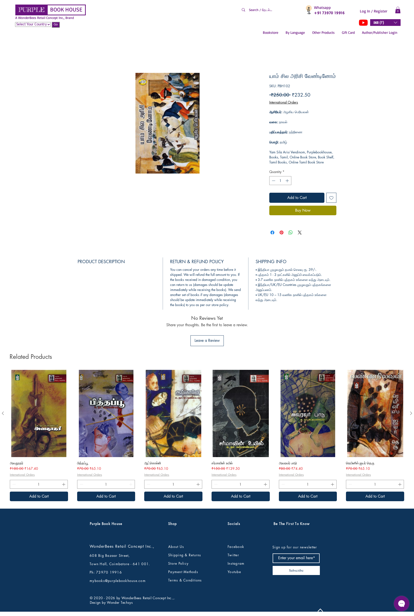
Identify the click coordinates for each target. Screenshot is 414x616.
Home (82, 56)
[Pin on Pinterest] (281, 234)
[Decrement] (273, 182)
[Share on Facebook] (272, 234)
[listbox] (385, 22)
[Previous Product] (3, 382)
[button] (398, 10)
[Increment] (288, 182)
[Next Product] (411, 382)
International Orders (283, 103)
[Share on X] (300, 234)
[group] (207, 405)
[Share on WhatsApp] (290, 234)
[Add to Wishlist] (331, 199)
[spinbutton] (280, 182)
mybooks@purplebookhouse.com (118, 550)
